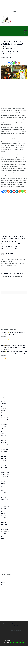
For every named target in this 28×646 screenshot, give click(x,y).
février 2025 (4, 440)
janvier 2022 (4, 524)
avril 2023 (3, 490)
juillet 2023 (4, 483)
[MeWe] (16, 191)
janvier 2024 (4, 469)
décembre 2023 (5, 472)
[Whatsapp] (14, 63)
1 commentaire (4, 56)
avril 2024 (3, 463)
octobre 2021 (4, 529)
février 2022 (4, 522)
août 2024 (3, 454)
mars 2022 (3, 520)
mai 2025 (3, 433)
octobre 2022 (4, 504)
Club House (4, 580)
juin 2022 (3, 513)
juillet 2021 (4, 536)
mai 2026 (3, 408)
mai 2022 (3, 515)
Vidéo (2, 586)
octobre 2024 (4, 449)
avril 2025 (3, 435)
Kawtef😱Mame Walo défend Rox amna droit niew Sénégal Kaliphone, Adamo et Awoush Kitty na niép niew (13, 347)
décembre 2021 (5, 527)
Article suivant (14, 230)
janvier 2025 (4, 442)
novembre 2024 (5, 447)
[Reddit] (8, 191)
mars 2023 (3, 492)
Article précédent (14, 226)
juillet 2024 (4, 456)
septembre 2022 (5, 506)
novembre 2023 (5, 474)
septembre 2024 (5, 451)
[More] (18, 63)
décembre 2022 (5, 499)
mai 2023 (3, 488)
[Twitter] (11, 63)
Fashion (3, 582)
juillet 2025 (4, 428)
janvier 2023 (4, 497)
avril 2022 (3, 517)
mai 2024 (3, 460)
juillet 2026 (4, 403)
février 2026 (4, 412)
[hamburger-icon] (25, 30)
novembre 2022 (5, 501)
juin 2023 (3, 486)
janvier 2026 (4, 415)
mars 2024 (3, 465)
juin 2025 (3, 431)
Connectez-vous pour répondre (19, 268)
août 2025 (3, 426)
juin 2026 (3, 406)
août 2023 (3, 481)
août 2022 (3, 508)
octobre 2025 (4, 422)
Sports (15, 56)
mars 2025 (3, 438)
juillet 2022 (4, 511)
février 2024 (4, 467)
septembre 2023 (5, 479)
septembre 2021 (5, 531)
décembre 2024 (5, 444)
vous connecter (10, 276)
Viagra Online (9, 253)
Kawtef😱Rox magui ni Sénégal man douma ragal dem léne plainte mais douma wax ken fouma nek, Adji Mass (14, 360)
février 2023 (4, 495)
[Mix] (19, 191)
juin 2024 (3, 458)
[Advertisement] (14, 93)
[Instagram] (16, 63)
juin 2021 (3, 538)
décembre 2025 (5, 417)
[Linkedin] (11, 191)
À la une (11, 56)
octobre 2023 (4, 476)
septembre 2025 (5, 424)
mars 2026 (3, 410)
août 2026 (3, 401)
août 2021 (3, 533)
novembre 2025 (5, 419)
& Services (21, 642)
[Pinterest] (14, 191)
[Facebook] (9, 63)
